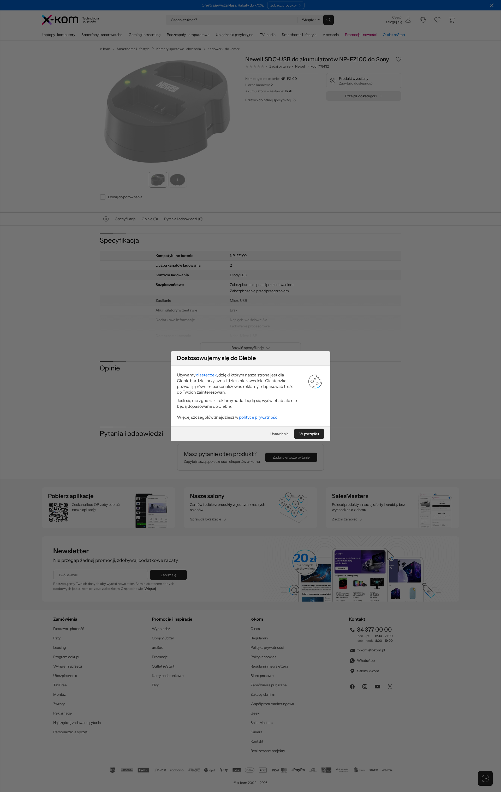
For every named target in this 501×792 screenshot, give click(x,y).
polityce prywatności (258, 417)
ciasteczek (206, 374)
